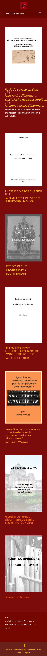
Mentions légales (23, 653)
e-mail (7, 628)
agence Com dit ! (20, 649)
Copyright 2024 (34, 649)
